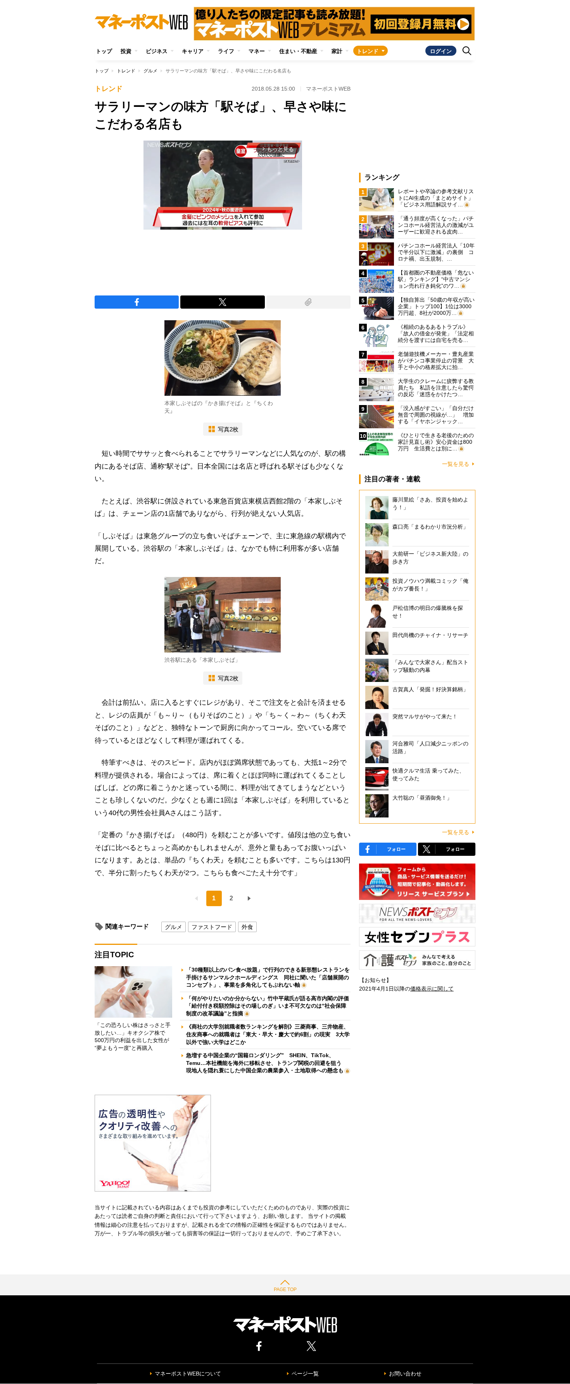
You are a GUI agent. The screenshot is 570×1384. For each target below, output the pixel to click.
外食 (247, 927)
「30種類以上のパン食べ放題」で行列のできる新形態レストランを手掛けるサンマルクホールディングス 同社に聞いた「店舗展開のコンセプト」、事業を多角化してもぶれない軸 (268, 977)
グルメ (150, 71)
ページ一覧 (305, 1373)
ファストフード (212, 927)
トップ (104, 51)
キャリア (193, 51)
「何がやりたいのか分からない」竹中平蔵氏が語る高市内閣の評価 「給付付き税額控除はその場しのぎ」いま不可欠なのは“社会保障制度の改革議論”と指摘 (270, 1006)
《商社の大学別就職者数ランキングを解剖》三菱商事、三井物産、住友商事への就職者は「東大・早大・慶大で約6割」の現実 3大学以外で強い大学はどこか (268, 1034)
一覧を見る (455, 464)
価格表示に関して (432, 989)
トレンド (367, 51)
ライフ (226, 51)
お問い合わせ (405, 1373)
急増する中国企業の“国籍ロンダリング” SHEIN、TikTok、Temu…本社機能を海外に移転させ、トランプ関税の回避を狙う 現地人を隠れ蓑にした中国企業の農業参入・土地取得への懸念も (266, 1062)
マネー (257, 51)
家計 (337, 51)
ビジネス (157, 51)
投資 (126, 51)
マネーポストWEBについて (188, 1373)
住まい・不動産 (298, 51)
